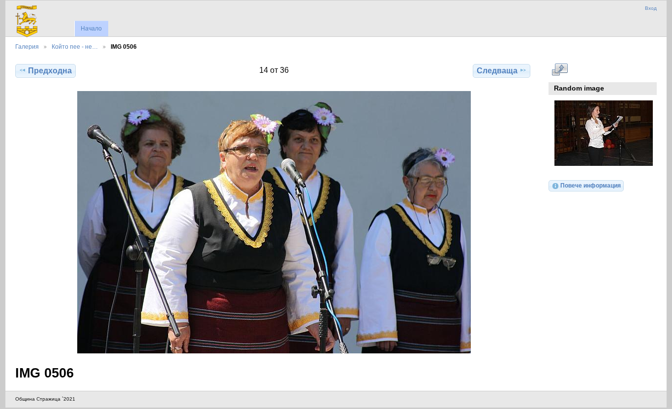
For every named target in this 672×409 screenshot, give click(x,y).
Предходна (50, 70)
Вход (651, 8)
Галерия (27, 46)
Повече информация (590, 185)
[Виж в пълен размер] (273, 222)
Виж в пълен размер (559, 69)
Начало (91, 28)
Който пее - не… (75, 46)
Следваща (497, 70)
